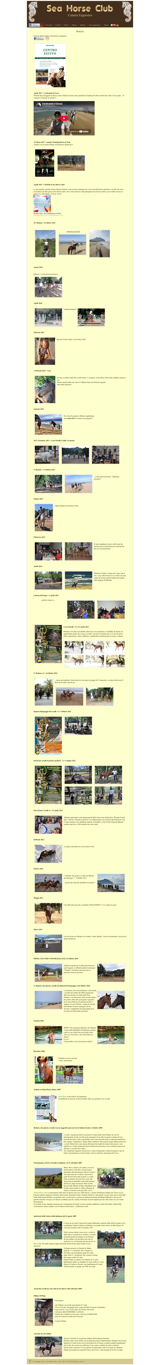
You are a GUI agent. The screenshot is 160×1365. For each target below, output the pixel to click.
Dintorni (82, 25)
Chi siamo (48, 25)
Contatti (57, 25)
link (40, 194)
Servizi (66, 25)
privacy (81, 1361)
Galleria (74, 25)
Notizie (106, 25)
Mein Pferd (62, 1096)
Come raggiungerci (95, 25)
